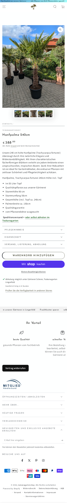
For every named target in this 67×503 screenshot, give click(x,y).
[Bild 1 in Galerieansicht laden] (17, 113)
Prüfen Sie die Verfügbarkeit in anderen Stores (28, 290)
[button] (55, 6)
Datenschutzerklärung (48, 488)
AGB (62, 488)
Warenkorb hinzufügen (34, 255)
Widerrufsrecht (29, 488)
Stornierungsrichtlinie (35, 496)
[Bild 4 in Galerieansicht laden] (41, 113)
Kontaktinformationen (33, 492)
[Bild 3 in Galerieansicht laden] (33, 113)
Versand (14, 146)
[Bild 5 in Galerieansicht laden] (49, 113)
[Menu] (4, 6)
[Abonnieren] (63, 440)
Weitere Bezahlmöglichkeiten (33, 271)
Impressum (51, 492)
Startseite (7, 124)
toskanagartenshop (11, 130)
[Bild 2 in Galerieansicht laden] (25, 113)
